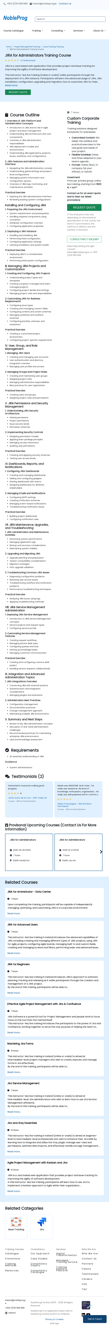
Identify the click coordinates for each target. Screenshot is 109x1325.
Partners (87, 1263)
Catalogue (12, 1253)
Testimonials (90, 1274)
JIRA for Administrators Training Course (26, 49)
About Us (98, 30)
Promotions (12, 1258)
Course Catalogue (13, 30)
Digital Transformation (66, 1254)
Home (8, 46)
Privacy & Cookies (54, 1319)
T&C (84, 1289)
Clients (86, 1268)
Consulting (57, 30)
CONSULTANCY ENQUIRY (84, 239)
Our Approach (40, 1253)
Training (36, 30)
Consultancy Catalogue (39, 1271)
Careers (87, 1279)
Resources (12, 1270)
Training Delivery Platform (62, 1268)
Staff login (54, 1323)
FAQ (84, 1284)
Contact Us (65, 3)
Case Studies (39, 1258)
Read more (11, 85)
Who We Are (90, 1253)
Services (78, 30)
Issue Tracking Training (53, 46)
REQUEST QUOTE (18, 92)
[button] (100, 851)
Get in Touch (95, 1319)
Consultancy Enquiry (39, 1264)
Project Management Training (27, 46)
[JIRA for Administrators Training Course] (18, 17)
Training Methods (10, 1264)
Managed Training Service (67, 1261)
